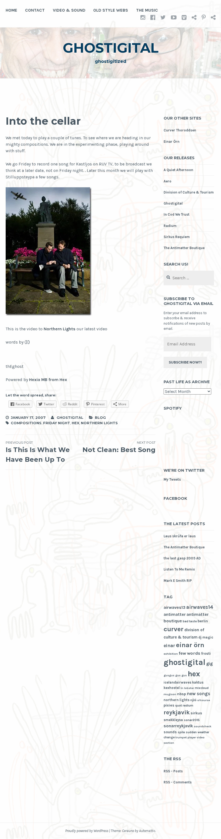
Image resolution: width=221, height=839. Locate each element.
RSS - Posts (173, 771)
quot (178, 705)
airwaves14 (199, 607)
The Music (147, 10)
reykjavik (177, 712)
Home (11, 10)
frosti (206, 653)
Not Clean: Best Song (119, 447)
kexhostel (172, 688)
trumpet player (185, 737)
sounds (170, 732)
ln (182, 688)
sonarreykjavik (178, 725)
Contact (35, 10)
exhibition (171, 653)
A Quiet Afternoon (178, 170)
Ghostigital (173, 203)
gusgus (169, 675)
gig (209, 663)
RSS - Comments (178, 782)
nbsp (181, 694)
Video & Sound (69, 10)
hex (75, 423)
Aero (167, 181)
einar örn (190, 645)
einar (169, 645)
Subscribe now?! (185, 362)
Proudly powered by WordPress (86, 831)
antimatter (175, 614)
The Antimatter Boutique (184, 248)
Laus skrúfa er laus (180, 536)
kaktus (197, 682)
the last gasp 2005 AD (182, 558)
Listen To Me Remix (179, 569)
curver (174, 629)
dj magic (205, 637)
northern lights (99, 423)
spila (181, 732)
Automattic (147, 831)
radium (188, 705)
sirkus (196, 713)
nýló (193, 700)
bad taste (190, 621)
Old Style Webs (110, 10)
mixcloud (202, 688)
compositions (26, 423)
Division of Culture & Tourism (189, 192)
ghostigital (110, 48)
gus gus (181, 675)
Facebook (175, 498)
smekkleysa (173, 720)
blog (100, 417)
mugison (170, 694)
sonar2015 (192, 720)
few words (189, 653)
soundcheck (202, 726)
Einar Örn (171, 142)
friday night (56, 423)
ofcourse (203, 700)
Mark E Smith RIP (178, 581)
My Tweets (172, 479)
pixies (169, 705)
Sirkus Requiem (177, 237)
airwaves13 (174, 607)
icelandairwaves (177, 682)
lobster (189, 688)
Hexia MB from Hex (48, 379)
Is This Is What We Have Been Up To (38, 451)
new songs (198, 693)
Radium (170, 226)
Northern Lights (59, 328)
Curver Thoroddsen (180, 130)
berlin (203, 621)
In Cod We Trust (176, 214)
